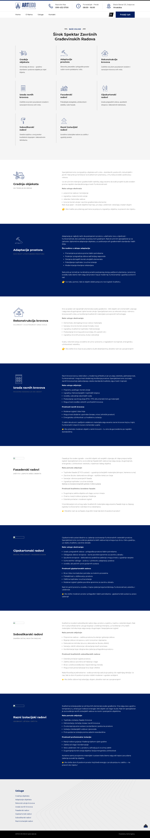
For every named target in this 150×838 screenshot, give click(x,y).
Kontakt (52, 15)
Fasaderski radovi (22, 810)
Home (18, 15)
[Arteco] (25, 6)
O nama (29, 15)
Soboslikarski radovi (23, 818)
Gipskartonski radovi (23, 814)
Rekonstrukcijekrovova (109, 60)
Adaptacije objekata (23, 800)
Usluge (40, 15)
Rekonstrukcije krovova (25, 803)
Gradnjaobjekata (24, 60)
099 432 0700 (61, 7)
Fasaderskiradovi (66, 96)
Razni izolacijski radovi (24, 821)
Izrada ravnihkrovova (26, 96)
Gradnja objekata (22, 796)
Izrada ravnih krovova (24, 807)
